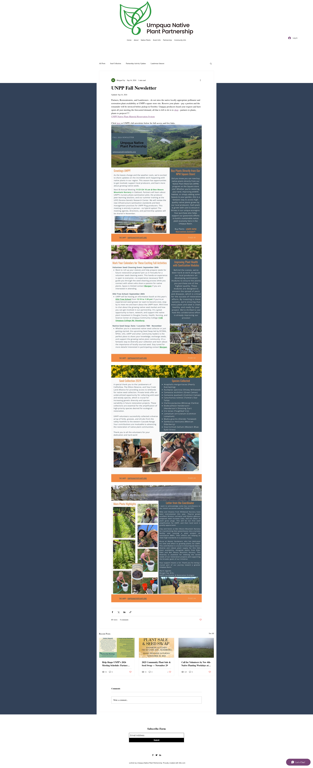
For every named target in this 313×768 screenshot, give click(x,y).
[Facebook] (153, 755)
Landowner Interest (157, 63)
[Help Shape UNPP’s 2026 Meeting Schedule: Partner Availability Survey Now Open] (116, 648)
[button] (211, 63)
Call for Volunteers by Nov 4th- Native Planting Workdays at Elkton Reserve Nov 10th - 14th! (196, 664)
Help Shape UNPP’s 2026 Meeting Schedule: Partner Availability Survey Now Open (116, 664)
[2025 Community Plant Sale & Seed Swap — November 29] (156, 648)
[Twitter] (156, 755)
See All (211, 633)
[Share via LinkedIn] (124, 612)
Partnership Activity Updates (136, 63)
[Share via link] (130, 612)
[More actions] (200, 80)
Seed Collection (115, 63)
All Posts (102, 63)
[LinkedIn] (160, 755)
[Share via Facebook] (112, 612)
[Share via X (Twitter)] (118, 612)
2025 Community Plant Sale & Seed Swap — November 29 (156, 664)
